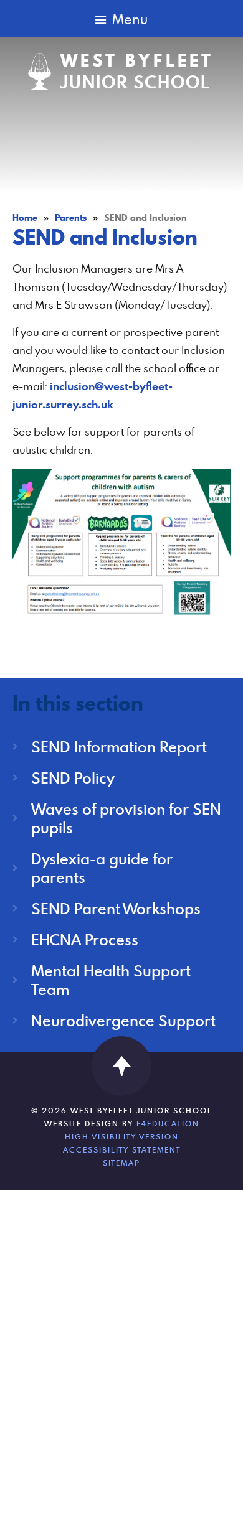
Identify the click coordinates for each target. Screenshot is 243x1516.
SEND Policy (73, 777)
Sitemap (121, 1162)
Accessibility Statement (122, 1149)
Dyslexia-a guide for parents (102, 867)
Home (24, 218)
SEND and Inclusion (145, 218)
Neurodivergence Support (123, 1020)
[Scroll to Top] (121, 1066)
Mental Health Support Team (111, 979)
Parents (71, 218)
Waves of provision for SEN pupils (126, 818)
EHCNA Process (84, 939)
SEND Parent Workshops (116, 908)
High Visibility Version (122, 1136)
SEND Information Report (119, 746)
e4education (167, 1123)
